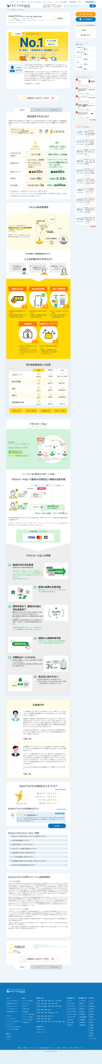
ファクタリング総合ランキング (13, 1000)
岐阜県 (49, 1009)
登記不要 (91, 1011)
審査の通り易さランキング (12, 1003)
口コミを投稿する (87, 19)
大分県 (53, 1021)
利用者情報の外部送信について (46, 1048)
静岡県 (45, 1009)
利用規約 (25, 1048)
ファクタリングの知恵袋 (28, 1000)
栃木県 (42, 1006)
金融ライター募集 (73, 1048)
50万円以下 (70, 1000)
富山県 (38, 1003)
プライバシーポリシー (33, 1048)
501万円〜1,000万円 (72, 1011)
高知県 (49, 1018)
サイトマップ (82, 1048)
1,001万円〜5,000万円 (72, 1014)
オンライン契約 (93, 1038)
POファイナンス (26, 1003)
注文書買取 (82, 1011)
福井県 (45, 1003)
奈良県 (56, 1012)
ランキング (11, 2)
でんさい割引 (82, 1000)
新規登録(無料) (72, 2)
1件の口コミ (15, 18)
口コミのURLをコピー (60, 813)
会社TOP (22, 110)
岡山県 (45, 1016)
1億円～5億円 (70, 1019)
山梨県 (56, 1003)
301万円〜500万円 (71, 1008)
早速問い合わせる (86, 35)
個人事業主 (92, 1008)
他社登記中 (92, 1025)
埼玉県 (60, 1006)
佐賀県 (42, 1021)
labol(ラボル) (21, 9)
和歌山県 (53, 1013)
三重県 (38, 1009)
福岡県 (38, 1021)
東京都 (38, 1006)
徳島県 (38, 1018)
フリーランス (92, 1000)
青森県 (42, 1000)
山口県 (53, 1016)
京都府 (45, 1012)
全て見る (57, 826)
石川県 (42, 1003)
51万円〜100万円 (71, 1003)
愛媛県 (45, 1018)
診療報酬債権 (82, 1025)
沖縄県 (63, 1021)
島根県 (42, 1016)
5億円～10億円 (71, 1022)
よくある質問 (57, 1048)
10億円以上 (70, 1025)
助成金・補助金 (26, 1011)
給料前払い (82, 1003)
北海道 (38, 1000)
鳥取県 (38, 1016)
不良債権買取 (82, 1022)
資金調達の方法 (26, 1022)
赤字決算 (91, 1003)
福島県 (60, 1000)
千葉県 (56, 1006)
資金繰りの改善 (26, 1008)
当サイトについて (48, 2)
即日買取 (91, 1030)
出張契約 (91, 1033)
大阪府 (42, 1012)
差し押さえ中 (92, 1019)
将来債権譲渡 (82, 1019)
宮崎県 (56, 1021)
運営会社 (19, 1048)
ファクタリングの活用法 (28, 1019)
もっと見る (93, 120)
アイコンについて (61, 809)
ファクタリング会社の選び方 (28, 1014)
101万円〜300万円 (71, 1006)
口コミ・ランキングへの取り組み (13, 1026)
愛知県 (42, 1009)
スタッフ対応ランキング (12, 1008)
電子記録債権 (82, 1014)
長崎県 (45, 1021)
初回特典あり (92, 1006)
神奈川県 (45, 1007)
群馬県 (49, 1006)
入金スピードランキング (12, 1006)
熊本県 (49, 1021)
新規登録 (9, 1036)
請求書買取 (82, 1008)
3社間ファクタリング (41, 1032)
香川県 (42, 1018)
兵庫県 (49, 1012)
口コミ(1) (38, 110)
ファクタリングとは (20, 2)
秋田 (52, 1000)
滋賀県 (38, 1012)
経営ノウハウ (25, 1006)
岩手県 (45, 1000)
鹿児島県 (60, 1022)
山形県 (56, 1000)
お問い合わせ (65, 1048)
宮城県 (49, 1000)
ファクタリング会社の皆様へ (60, 2)
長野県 (53, 1003)
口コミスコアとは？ (60, 789)
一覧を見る (93, 226)
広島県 (49, 1016)
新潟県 (49, 1003)
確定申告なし (92, 1014)
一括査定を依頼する (90, 2)
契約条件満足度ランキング (12, 1011)
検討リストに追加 (87, 14)
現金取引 (91, 1022)
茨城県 (53, 1006)
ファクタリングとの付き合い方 (34, 2)
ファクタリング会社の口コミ (11, 9)
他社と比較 (54, 110)
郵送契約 (91, 1035)
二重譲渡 (91, 1027)
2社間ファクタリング (41, 1029)
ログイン (80, 2)
